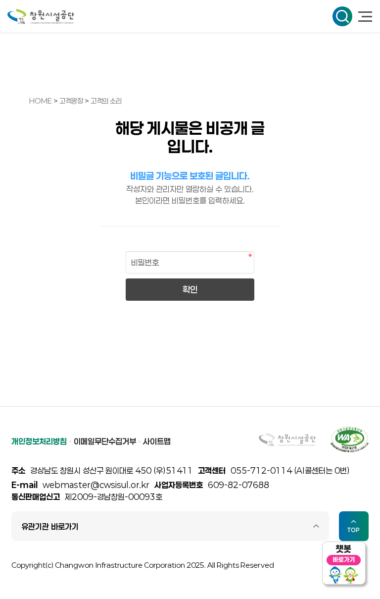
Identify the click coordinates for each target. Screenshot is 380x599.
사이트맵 (157, 441)
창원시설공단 (40, 16)
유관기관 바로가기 (50, 526)
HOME (40, 101)
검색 (342, 16)
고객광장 (72, 101)
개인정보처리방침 (39, 441)
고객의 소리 (106, 101)
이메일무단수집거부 (105, 441)
